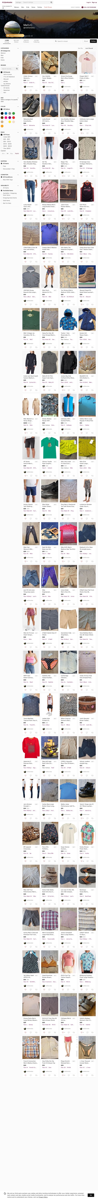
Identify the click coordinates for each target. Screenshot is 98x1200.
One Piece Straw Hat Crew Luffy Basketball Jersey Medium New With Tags (85, 206)
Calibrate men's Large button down (87, 120)
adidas (5, 81)
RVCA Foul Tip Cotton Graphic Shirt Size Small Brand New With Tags (66, 976)
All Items (6, 163)
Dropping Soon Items (10, 198)
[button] (19, 2)
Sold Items (6, 200)
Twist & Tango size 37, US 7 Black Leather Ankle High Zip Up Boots (87, 805)
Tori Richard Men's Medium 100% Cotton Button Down (68, 291)
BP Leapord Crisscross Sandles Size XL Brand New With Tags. (29, 848)
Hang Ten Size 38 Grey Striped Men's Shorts (48, 334)
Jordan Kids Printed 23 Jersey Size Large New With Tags (47, 719)
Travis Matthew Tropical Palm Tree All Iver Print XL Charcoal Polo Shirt (31, 719)
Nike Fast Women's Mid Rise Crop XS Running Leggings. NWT (28, 548)
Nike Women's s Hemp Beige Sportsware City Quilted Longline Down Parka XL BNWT (29, 420)
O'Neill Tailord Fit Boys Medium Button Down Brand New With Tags (85, 933)
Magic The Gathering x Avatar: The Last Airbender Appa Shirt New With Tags (66, 163)
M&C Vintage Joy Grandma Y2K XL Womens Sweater (29, 334)
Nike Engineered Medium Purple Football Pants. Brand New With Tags (47, 591)
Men (22, 7)
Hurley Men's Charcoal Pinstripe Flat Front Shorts (31, 933)
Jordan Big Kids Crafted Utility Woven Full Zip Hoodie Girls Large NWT (68, 377)
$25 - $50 (6, 139)
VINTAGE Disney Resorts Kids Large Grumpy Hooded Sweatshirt (30, 291)
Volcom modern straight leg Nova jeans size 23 (85, 762)
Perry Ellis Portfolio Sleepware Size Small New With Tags (47, 848)
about (86, 41)
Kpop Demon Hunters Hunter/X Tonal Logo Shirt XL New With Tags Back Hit (66, 848)
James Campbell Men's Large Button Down (67, 933)
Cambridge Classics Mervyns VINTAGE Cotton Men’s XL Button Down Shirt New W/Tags (66, 677)
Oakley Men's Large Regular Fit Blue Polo (86, 420)
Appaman (6, 90)
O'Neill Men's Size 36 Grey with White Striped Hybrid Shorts (31, 248)
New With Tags (8, 180)
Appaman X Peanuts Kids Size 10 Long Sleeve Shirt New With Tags (28, 762)
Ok (91, 1195)
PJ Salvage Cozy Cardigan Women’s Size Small (86, 163)
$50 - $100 (7, 141)
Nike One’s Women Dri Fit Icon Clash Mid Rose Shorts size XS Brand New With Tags (47, 291)
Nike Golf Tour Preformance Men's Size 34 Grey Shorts (30, 891)
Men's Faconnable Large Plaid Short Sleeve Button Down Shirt (48, 933)
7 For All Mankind (9, 77)
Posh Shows (48, 7)
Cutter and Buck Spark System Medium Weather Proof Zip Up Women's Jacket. (31, 377)
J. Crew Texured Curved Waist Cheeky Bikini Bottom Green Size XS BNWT (85, 1062)
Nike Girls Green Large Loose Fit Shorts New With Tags (85, 462)
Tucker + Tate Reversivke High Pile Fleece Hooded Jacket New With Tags (66, 334)
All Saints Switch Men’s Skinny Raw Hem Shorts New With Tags (28, 462)
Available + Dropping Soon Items (10, 194)
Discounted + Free (9, 169)
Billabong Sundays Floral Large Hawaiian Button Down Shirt (87, 976)
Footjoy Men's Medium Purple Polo (49, 248)
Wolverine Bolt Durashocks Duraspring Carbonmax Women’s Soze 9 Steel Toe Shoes (30, 120)
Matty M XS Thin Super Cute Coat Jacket (47, 377)
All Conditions (7, 177)
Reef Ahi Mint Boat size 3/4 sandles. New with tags (46, 548)
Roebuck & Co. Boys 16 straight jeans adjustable (86, 548)
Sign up (94, 2)
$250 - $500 (7, 146)
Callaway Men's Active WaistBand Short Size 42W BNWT (66, 1019)
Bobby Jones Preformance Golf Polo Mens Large (68, 805)
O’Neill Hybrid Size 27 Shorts (49, 634)
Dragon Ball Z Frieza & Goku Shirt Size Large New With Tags (85, 77)
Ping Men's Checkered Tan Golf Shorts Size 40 (68, 505)
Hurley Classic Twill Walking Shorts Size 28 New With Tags (28, 505)
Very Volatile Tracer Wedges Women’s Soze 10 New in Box (47, 77)
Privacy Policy (43, 1197)
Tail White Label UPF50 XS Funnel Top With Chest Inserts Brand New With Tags (29, 976)
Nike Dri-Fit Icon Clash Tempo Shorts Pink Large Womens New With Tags (29, 634)
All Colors (6, 109)
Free (4, 166)
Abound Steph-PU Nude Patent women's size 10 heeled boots (87, 291)
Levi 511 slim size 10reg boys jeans (29, 591)
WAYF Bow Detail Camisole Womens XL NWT (29, 677)
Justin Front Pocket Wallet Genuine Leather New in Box (66, 206)
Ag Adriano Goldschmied (6, 84)
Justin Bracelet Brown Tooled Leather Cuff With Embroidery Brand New (84, 719)
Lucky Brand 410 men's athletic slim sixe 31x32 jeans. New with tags (47, 120)
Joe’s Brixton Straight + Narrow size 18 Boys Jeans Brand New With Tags (29, 805)
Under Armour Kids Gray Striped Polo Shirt (86, 677)
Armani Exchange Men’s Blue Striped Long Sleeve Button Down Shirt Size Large (68, 77)
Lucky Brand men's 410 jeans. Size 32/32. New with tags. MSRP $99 (29, 206)
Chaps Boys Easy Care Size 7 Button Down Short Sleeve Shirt (87, 248)
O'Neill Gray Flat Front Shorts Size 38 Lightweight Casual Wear (87, 591)
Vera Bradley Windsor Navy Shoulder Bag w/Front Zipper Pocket (68, 120)
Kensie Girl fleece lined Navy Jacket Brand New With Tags (85, 334)
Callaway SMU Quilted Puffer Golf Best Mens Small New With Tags (66, 420)
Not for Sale (7, 203)
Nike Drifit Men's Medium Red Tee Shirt (68, 548)
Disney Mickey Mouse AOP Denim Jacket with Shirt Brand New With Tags (47, 420)
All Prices (6, 134)
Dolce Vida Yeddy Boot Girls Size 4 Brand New (48, 891)
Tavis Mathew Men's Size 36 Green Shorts (86, 634)
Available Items (8, 190)
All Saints (6, 88)
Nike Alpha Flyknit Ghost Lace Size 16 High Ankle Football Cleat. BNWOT (47, 505)
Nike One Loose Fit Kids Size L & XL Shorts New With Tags (66, 462)
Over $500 (6, 148)
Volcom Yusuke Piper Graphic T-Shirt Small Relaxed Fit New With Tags (47, 462)
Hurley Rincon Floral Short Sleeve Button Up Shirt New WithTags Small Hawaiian (85, 848)
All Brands (6, 72)
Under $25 (6, 137)
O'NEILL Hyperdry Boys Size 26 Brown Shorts (67, 762)
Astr (4, 92)
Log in (89, 2)
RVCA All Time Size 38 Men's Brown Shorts (49, 1019)
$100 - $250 (7, 144)
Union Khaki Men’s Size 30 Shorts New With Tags (65, 591)
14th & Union (7, 74)
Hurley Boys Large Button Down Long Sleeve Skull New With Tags (49, 805)
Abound (5, 79)
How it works (75, 7)
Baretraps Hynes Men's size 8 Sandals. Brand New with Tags (85, 891)
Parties (40, 7)
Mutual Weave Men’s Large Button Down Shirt (48, 206)
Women (16, 7)
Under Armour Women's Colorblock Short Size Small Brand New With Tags (28, 77)
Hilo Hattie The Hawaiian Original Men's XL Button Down (68, 248)
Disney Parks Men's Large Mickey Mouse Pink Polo (30, 1019)
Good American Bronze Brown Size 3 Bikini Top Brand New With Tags (47, 976)
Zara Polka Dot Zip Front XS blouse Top (48, 1062)
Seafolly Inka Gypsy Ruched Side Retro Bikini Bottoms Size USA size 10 (47, 677)
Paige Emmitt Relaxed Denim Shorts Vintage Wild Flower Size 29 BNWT (66, 1062)
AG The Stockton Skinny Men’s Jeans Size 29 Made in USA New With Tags (47, 163)
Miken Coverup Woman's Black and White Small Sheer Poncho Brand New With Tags (66, 719)
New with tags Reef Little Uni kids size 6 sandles (46, 762)
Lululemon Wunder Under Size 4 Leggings (86, 505)
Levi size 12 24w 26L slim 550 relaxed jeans (67, 891)
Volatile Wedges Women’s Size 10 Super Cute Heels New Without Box (87, 1019)
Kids (27, 7)
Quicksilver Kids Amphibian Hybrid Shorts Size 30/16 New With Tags (66, 634)
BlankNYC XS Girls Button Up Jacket (85, 377)
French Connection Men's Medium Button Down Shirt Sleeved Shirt (31, 1062)
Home (33, 7)
